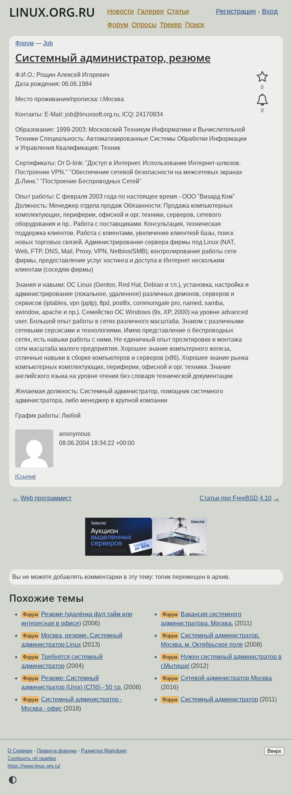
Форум (117, 25)
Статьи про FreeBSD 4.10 (235, 498)
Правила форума (56, 751)
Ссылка (25, 477)
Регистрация (236, 11)
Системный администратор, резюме (113, 57)
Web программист (46, 498)
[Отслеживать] (262, 100)
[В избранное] (262, 77)
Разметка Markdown (104, 751)
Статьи (178, 11)
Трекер (171, 25)
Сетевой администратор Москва (226, 678)
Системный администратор (219, 699)
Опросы (144, 25)
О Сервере (20, 751)
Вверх (274, 751)
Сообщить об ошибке (32, 758)
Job (48, 43)
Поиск (194, 25)
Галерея (150, 11)
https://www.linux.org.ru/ (34, 766)
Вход (270, 11)
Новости (120, 11)
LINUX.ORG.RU (52, 12)
